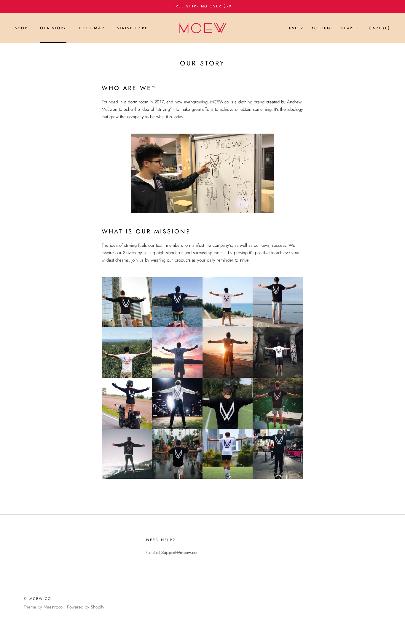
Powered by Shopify (85, 607)
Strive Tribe (132, 28)
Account (322, 28)
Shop (21, 28)
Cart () (379, 28)
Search (350, 28)
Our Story (53, 28)
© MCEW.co (37, 598)
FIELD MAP (91, 28)
